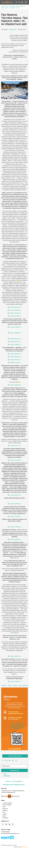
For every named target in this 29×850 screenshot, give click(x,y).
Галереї (5, 814)
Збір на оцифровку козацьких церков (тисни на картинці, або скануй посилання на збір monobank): (17, 726)
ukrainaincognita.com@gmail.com (10, 833)
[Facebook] (3, 824)
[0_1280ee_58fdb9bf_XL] (14, 332)
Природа (5, 810)
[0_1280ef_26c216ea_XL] (14, 338)
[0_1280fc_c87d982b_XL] (14, 526)
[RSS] (13, 824)
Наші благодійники (14, 749)
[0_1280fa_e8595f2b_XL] (14, 495)
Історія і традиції (7, 803)
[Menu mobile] (26, 2)
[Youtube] (9, 824)
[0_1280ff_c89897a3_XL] (14, 656)
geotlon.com (25, 847)
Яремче (15, 685)
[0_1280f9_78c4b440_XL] (14, 460)
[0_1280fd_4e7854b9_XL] (14, 503)
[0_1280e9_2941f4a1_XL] (14, 310)
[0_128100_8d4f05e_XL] (14, 681)
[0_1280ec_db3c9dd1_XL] (14, 313)
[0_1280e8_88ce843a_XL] (14, 307)
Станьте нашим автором (15, 756)
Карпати (4, 685)
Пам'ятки (5, 808)
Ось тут (15, 637)
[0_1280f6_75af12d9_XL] (14, 362)
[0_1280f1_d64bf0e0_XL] (14, 356)
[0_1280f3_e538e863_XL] (14, 385)
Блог (4, 812)
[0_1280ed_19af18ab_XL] (14, 327)
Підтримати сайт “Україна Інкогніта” (14, 784)
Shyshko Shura (13, 29)
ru (18, 2)
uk (16, 2)
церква (10, 685)
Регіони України (7, 804)
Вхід (5, 774)
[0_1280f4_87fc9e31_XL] (14, 359)
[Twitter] (6, 824)
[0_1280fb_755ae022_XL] (14, 516)
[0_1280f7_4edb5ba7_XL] (14, 344)
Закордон (5, 817)
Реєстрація (7, 775)
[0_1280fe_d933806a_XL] (14, 539)
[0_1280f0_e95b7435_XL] (14, 353)
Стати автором (17, 781)
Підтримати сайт (14, 770)
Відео (4, 816)
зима (19, 685)
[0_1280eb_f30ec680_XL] (14, 316)
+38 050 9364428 (5, 831)
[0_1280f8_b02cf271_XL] (14, 445)
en (19, 2)
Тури (4, 806)
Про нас (8, 781)
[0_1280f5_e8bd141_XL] (14, 341)
